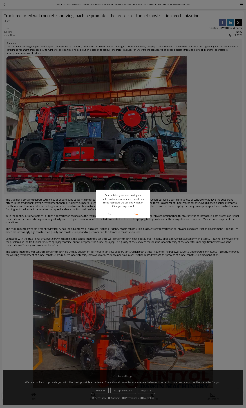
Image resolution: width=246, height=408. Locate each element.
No (109, 214)
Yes (137, 214)
